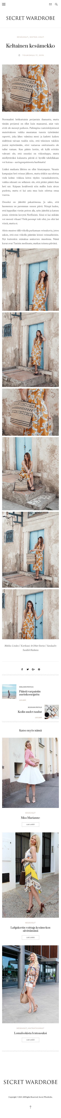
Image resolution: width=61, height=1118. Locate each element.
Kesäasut (22, 37)
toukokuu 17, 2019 (33, 55)
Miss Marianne (30, 818)
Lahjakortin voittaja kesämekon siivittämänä (30, 929)
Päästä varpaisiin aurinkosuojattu (30, 693)
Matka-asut (37, 37)
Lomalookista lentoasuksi (30, 1033)
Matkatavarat (36, 1028)
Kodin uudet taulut (30, 712)
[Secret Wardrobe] (30, 17)
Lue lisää (31, 824)
